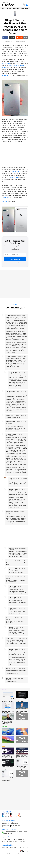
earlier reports (16, 171)
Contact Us (25, 847)
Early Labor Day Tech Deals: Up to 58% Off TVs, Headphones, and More (22, 756)
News (3, 839)
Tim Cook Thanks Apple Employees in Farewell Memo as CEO (7, 722)
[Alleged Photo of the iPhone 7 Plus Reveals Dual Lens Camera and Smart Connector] (15, 98)
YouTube (14, 816)
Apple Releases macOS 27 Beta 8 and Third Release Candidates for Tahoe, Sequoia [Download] (8, 700)
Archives (20, 841)
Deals (22, 839)
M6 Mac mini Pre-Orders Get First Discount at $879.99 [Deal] (7, 768)
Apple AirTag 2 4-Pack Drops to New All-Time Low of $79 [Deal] (21, 768)
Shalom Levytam (22, 41)
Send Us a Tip (17, 847)
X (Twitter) (14, 814)
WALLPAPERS (16, 8)
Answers (4, 841)
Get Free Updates (15, 259)
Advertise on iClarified (7, 847)
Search (24, 841)
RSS (21, 816)
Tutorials (7, 839)
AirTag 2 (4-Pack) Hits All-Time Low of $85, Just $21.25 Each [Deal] (7, 779)
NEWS (3, 8)
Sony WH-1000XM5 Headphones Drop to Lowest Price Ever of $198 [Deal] (8, 757)
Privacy (26, 853)
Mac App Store (16, 825)
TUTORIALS (8, 8)
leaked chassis (13, 177)
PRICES (22, 8)
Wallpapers (13, 839)
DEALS (26, 8)
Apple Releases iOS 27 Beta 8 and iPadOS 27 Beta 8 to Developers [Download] (8, 711)
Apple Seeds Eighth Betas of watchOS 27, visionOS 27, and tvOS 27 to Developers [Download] (22, 700)
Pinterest (22, 814)
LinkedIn (6, 816)
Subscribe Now (8, 833)
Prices (18, 839)
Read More (5, 201)
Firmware (9, 841)
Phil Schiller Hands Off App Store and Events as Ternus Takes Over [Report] (21, 711)
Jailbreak (14, 841)
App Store (6, 825)
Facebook (6, 197)
